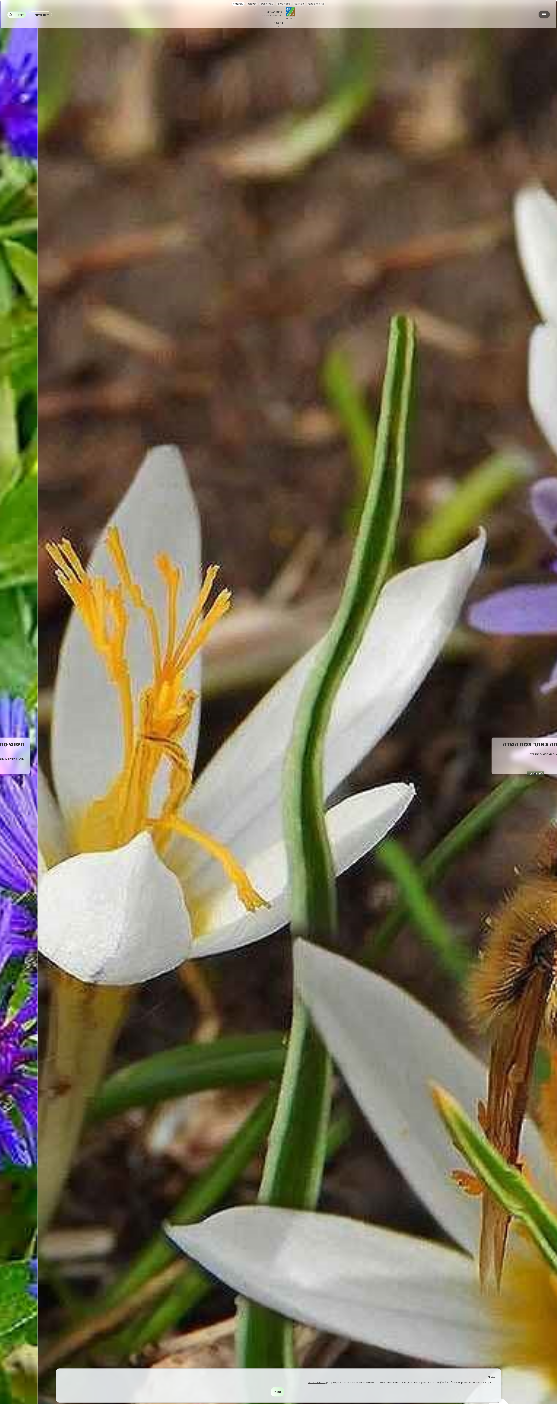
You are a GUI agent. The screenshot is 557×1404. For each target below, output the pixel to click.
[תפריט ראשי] (544, 14)
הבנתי (277, 1392)
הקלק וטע (251, 3)
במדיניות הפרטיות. (316, 1382)
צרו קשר (278, 23)
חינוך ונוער (299, 3)
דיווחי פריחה (42, 15)
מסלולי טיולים (283, 3)
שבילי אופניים (267, 3)
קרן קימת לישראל (316, 3)
